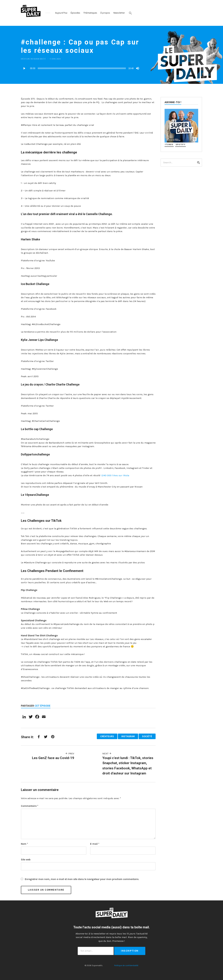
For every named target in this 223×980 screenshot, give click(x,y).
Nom (24, 843)
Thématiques (90, 12)
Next (105, 753)
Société (43, 58)
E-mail (94, 843)
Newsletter (119, 12)
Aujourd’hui (61, 12)
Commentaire (29, 805)
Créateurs (25, 58)
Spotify (180, 144)
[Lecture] (24, 68)
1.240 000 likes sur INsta (115, 475)
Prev (71, 753)
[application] (80, 68)
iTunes (169, 144)
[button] (130, 13)
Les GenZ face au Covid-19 (53, 758)
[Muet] (137, 68)
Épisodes (75, 12)
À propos (105, 12)
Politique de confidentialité (126, 965)
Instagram (34, 58)
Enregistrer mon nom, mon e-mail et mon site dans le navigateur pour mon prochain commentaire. (82, 879)
